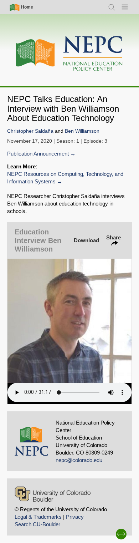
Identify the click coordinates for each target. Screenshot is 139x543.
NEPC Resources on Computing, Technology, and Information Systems (65, 177)
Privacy (75, 517)
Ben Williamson (82, 131)
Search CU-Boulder (37, 524)
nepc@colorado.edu (79, 460)
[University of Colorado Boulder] (53, 494)
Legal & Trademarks (38, 517)
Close (126, 190)
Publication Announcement (38, 154)
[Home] (69, 53)
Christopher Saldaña (30, 131)
